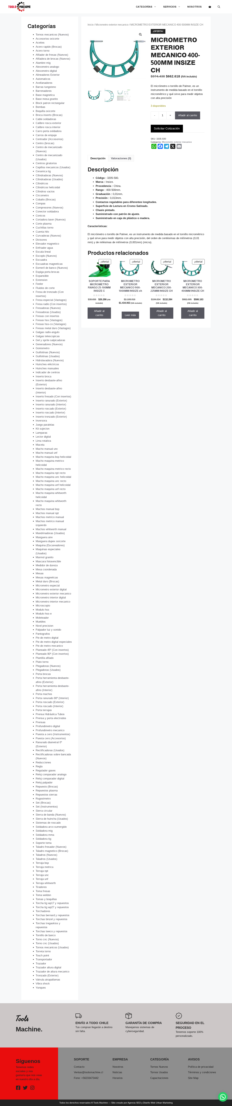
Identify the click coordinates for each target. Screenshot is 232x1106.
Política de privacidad (200, 1066)
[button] (140, 34)
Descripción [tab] (97, 158)
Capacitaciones (159, 1078)
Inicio (91, 24)
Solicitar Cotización (167, 128)
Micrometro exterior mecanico (111, 24)
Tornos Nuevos (159, 1066)
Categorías (144, 6)
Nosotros (194, 6)
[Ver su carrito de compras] (209, 6)
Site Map (193, 1078)
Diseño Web (149, 1102)
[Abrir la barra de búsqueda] (219, 6)
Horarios (118, 1078)
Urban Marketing (164, 1102)
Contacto (79, 1066)
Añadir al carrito (187, 115)
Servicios (169, 6)
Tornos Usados (159, 1072)
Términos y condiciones (202, 1072)
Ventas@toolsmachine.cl (88, 1072)
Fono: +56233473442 (86, 1078)
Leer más (130, 315)
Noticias (117, 1072)
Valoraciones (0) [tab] (121, 158)
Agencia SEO (134, 1102)
